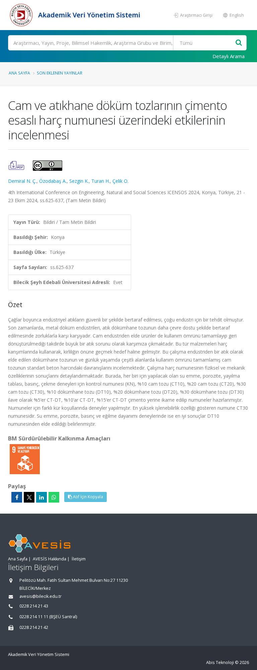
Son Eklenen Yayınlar (59, 73)
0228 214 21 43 (33, 606)
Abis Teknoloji (220, 662)
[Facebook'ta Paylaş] (16, 497)
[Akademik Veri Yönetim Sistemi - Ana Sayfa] (22, 15)
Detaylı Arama (228, 56)
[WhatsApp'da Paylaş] (54, 497)
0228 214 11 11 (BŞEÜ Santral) (48, 617)
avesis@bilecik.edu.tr (40, 596)
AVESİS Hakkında (49, 559)
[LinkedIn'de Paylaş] (41, 497)
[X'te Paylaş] (29, 497)
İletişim (79, 559)
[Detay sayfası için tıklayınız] (24, 458)
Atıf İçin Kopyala (87, 497)
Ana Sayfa (19, 73)
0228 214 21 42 (33, 627)
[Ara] (238, 42)
